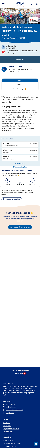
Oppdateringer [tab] (19, 89)
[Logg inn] (36, 4)
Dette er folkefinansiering (12, 443)
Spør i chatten (11, 404)
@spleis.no (10, 413)
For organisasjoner (9, 446)
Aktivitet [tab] (20, 84)
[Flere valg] (32, 180)
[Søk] (32, 4)
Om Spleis (6, 423)
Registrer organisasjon (11, 429)
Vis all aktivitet (20, 163)
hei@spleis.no (11, 407)
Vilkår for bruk (8, 432)
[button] (36, 444)
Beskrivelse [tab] (20, 80)
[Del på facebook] (7, 180)
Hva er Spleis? (8, 440)
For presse (7, 426)
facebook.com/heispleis (14, 410)
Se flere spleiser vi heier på (20, 227)
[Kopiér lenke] (20, 180)
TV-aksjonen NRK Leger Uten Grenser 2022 (21, 51)
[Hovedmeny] (3, 4)
